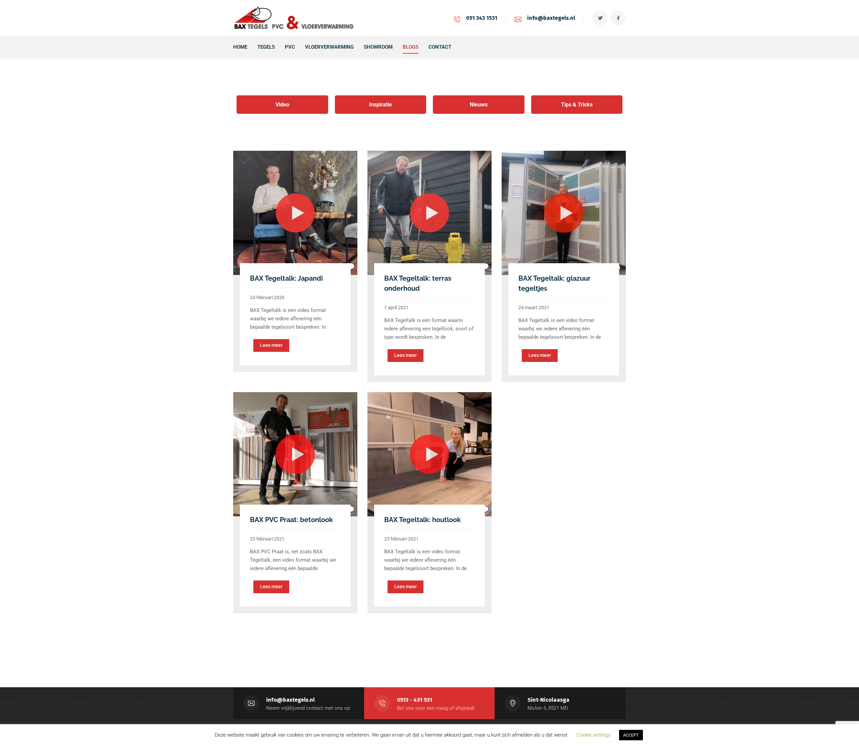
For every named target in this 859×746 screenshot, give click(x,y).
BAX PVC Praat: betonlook (291, 520)
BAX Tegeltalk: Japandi (286, 278)
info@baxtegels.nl (551, 18)
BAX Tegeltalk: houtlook (422, 520)
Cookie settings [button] (594, 735)
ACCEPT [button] (631, 735)
